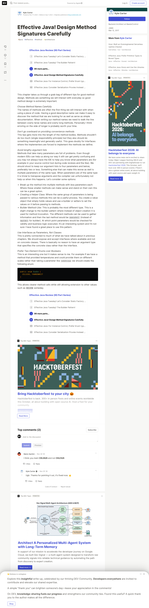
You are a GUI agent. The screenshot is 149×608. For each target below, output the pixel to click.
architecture (49, 39)
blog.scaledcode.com (74, 15)
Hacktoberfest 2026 (117, 165)
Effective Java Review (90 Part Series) (50, 50)
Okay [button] (11, 604)
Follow (127, 19)
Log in (124, 3)
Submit (26, 445)
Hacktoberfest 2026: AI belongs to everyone (124, 151)
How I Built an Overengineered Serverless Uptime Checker (125, 47)
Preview (38, 445)
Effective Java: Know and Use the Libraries (126, 68)
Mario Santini (29, 454)
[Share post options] (5, 80)
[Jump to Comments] (5, 56)
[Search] (11, 3)
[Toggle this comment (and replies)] (19, 458)
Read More (23, 416)
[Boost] (5, 72)
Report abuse (65, 487)
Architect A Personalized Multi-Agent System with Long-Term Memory (54, 545)
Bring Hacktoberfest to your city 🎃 (46, 394)
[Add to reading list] (5, 64)
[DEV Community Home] (4, 3)
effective (29, 39)
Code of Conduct (51, 487)
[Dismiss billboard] (144, 574)
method (38, 39)
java (20, 39)
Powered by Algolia (74, 3)
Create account (138, 3)
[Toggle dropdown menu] (96, 341)
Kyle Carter (28, 13)
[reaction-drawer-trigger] (5, 47)
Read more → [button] (25, 567)
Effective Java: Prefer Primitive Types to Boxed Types (125, 58)
